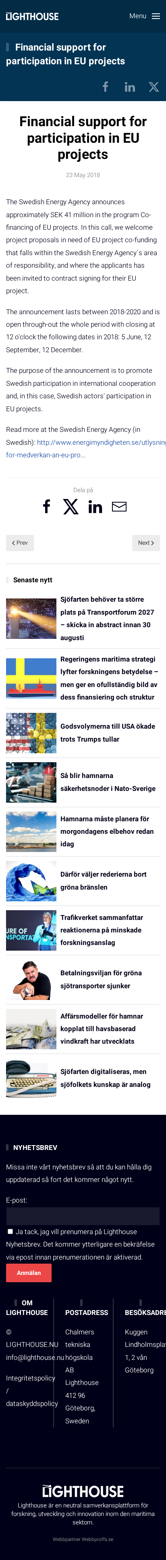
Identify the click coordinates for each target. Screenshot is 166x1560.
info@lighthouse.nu (35, 1358)
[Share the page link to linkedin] (95, 507)
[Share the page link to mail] (119, 507)
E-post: (16, 1200)
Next (144, 543)
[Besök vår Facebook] (106, 86)
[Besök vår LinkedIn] (130, 86)
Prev (22, 543)
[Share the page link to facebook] (47, 507)
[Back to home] (32, 16)
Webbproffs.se (97, 1539)
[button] (144, 16)
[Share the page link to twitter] (71, 507)
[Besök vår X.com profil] (154, 86)
